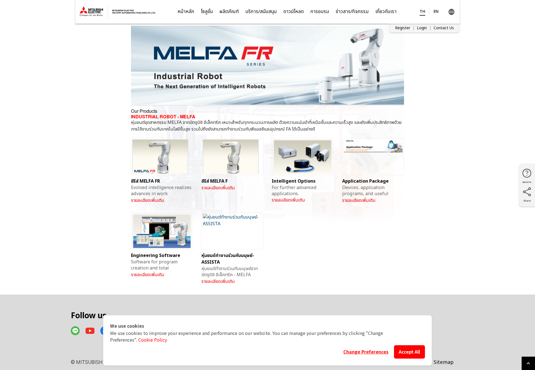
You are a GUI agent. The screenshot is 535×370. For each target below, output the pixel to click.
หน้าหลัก (185, 11)
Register (402, 28)
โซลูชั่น (207, 11)
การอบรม (319, 11)
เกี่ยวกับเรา (386, 11)
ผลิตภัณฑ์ (229, 11)
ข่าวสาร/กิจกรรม (352, 11)
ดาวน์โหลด (293, 11)
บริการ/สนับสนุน (261, 11)
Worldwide (451, 12)
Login (422, 28)
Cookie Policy (152, 339)
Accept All (409, 351)
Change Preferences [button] (365, 351)
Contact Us (444, 28)
